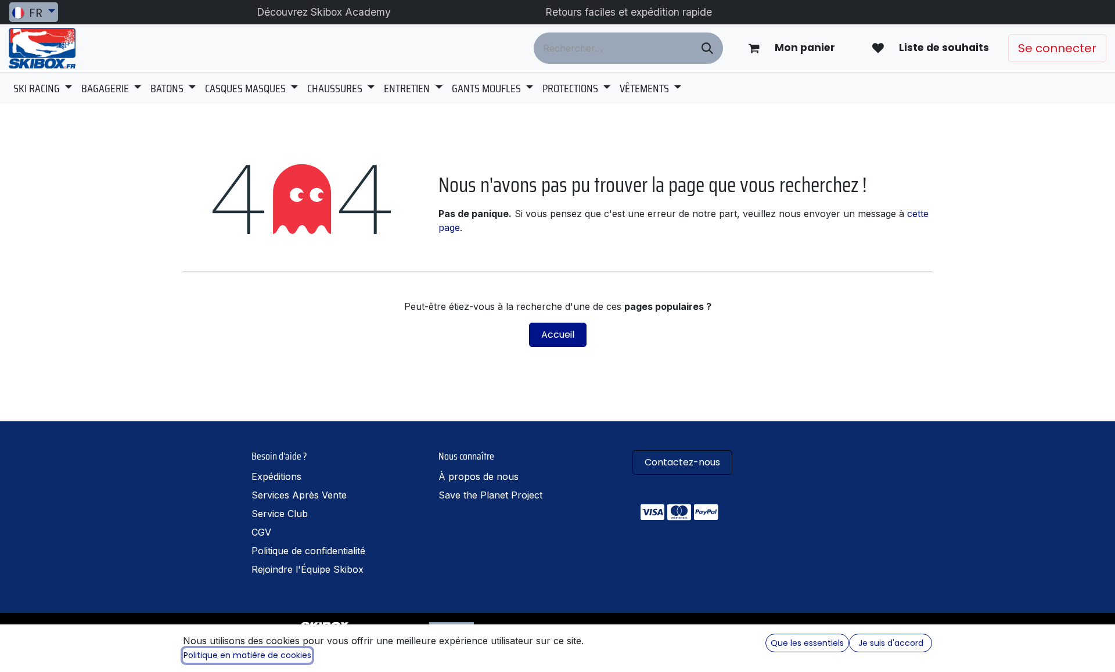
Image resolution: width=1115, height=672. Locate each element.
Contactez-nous (682, 462)
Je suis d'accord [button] (890, 643)
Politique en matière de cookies (247, 655)
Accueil (557, 334)
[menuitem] (43, 88)
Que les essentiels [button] (807, 643)
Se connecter (1057, 48)
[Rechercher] (707, 48)
